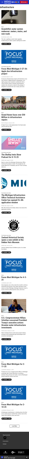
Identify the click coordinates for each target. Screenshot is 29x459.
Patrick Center (4, 330)
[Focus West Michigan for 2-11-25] (13, 352)
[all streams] (27, 457)
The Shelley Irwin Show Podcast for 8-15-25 (11, 155)
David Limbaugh (4, 122)
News (2, 26)
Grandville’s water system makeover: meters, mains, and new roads (14, 31)
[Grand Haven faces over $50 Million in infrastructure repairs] (13, 103)
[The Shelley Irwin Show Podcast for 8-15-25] (13, 143)
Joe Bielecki (3, 76)
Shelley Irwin (3, 160)
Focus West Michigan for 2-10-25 (13, 405)
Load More (14, 426)
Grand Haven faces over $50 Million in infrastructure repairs (13, 117)
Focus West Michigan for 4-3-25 (14, 278)
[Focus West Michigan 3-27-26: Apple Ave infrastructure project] (13, 57)
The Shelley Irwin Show (6, 66)
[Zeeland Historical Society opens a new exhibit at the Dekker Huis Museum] (13, 225)
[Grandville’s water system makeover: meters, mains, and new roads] (13, 17)
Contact (4, 444)
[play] (2, 457)
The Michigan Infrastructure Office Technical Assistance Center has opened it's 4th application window (13, 199)
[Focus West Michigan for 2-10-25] (13, 393)
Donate (24, 2)
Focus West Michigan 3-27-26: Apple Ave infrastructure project (14, 71)
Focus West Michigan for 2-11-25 (13, 365)
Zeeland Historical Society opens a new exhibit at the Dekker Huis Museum (12, 240)
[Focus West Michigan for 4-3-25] (13, 265)
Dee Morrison (4, 37)
